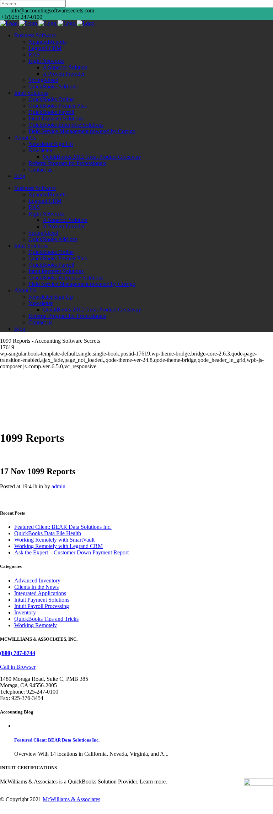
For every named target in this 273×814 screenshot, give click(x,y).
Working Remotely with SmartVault (54, 540)
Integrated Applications (40, 593)
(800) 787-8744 (17, 653)
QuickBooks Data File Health (47, 533)
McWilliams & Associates (71, 799)
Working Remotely (35, 625)
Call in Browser (18, 667)
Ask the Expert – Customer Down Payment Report (71, 552)
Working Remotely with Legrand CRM (58, 546)
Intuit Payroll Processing (41, 606)
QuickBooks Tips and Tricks (46, 619)
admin (58, 486)
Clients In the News (36, 587)
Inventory (25, 612)
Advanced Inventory (37, 580)
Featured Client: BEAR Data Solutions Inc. (63, 527)
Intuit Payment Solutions (41, 600)
